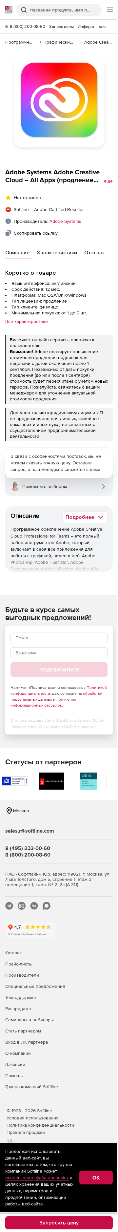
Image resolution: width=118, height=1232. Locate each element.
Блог (103, 26)
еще (108, 181)
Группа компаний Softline (31, 1086)
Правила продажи (26, 1132)
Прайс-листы (18, 963)
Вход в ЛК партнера (26, 1042)
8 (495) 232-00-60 (27, 848)
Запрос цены (61, 26)
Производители (22, 975)
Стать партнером (23, 1030)
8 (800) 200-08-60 (27, 26)
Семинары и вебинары (29, 1019)
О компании (18, 1053)
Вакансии (15, 1064)
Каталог (13, 952)
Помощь (14, 1075)
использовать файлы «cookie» (37, 1177)
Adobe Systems (65, 221)
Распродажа (18, 1008)
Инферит (86, 26)
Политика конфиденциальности (40, 1125)
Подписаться (59, 669)
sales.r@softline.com (29, 831)
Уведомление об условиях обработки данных (53, 726)
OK (96, 1177)
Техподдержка (20, 997)
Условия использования (33, 1117)
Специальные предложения (35, 986)
